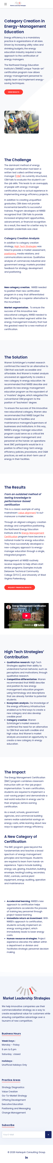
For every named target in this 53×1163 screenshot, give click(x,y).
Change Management (14, 1112)
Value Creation (10, 1091)
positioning (10, 253)
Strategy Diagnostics (13, 1087)
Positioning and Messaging (16, 1108)
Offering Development (14, 1100)
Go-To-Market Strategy (14, 1095)
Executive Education (12, 1104)
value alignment (27, 512)
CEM (18, 176)
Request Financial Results (19, 587)
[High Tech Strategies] (18, 4)
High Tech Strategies (25, 246)
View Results (13, 92)
